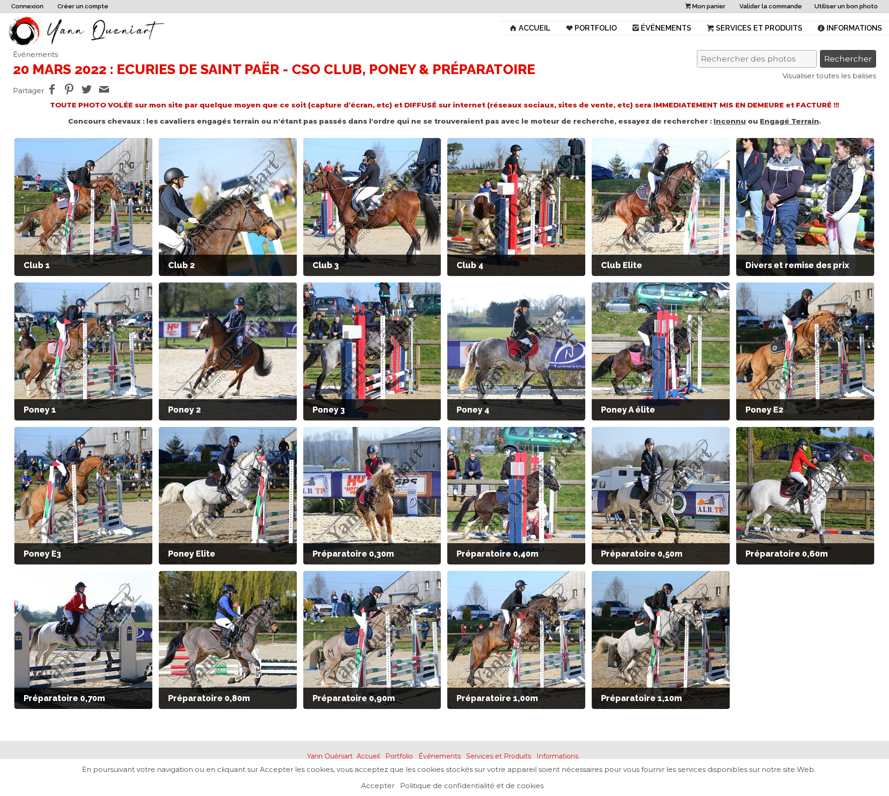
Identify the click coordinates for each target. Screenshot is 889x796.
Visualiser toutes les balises (829, 75)
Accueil (535, 28)
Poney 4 (473, 409)
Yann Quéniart (330, 756)
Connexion (27, 6)
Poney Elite (191, 553)
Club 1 (37, 265)
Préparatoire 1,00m (497, 698)
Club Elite (621, 265)
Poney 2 (184, 409)
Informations (854, 28)
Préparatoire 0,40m (497, 553)
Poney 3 (329, 409)
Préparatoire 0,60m (786, 553)
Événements (666, 28)
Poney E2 (764, 409)
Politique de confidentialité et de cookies (472, 785)
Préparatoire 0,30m (353, 553)
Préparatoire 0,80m (209, 698)
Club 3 (326, 265)
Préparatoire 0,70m (64, 698)
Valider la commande (770, 6)
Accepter (377, 785)
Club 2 (181, 265)
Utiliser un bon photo (846, 6)
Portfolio (596, 28)
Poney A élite (628, 409)
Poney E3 (42, 553)
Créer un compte (82, 6)
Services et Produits (759, 28)
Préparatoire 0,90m (354, 698)
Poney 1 (40, 409)
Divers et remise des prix (797, 265)
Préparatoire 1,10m (641, 698)
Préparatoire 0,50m (641, 553)
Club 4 (470, 265)
